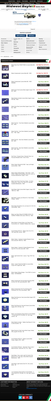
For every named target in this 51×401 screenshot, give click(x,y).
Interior (28, 38)
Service (18, 1)
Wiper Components (43, 49)
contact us (34, 21)
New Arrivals (21, 35)
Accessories (3, 38)
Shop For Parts (11, 1)
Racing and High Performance (29, 48)
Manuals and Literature (31, 42)
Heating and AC (17, 52)
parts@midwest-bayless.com (27, 3)
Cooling (2, 51)
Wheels (40, 47)
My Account (40, 1)
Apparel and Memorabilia (6, 40)
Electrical (16, 41)
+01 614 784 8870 (15, 3)
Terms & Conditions (4, 383)
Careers (14, 387)
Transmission (42, 42)
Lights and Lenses (30, 40)
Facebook (30, 397)
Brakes (2, 45)
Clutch (2, 49)
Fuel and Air (16, 48)
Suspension (41, 40)
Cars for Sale (33, 1)
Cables (2, 47)
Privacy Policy (3, 384)
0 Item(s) (41, 3)
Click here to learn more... (32, 388)
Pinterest (27, 397)
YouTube (23, 397)
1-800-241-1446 (7, 3)
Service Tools (29, 50)
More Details (43, 68)
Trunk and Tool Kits (43, 45)
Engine (15, 44)
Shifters (28, 52)
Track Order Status (16, 384)
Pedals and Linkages (30, 45)
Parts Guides (25, 1)
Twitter (20, 397)
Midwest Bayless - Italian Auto (25, 6)
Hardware (16, 50)
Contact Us (15, 383)
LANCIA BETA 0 (6, 56)
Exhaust (15, 46)
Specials (31, 35)
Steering (41, 38)
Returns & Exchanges (5, 386)
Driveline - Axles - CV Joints (18, 39)
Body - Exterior (4, 42)
